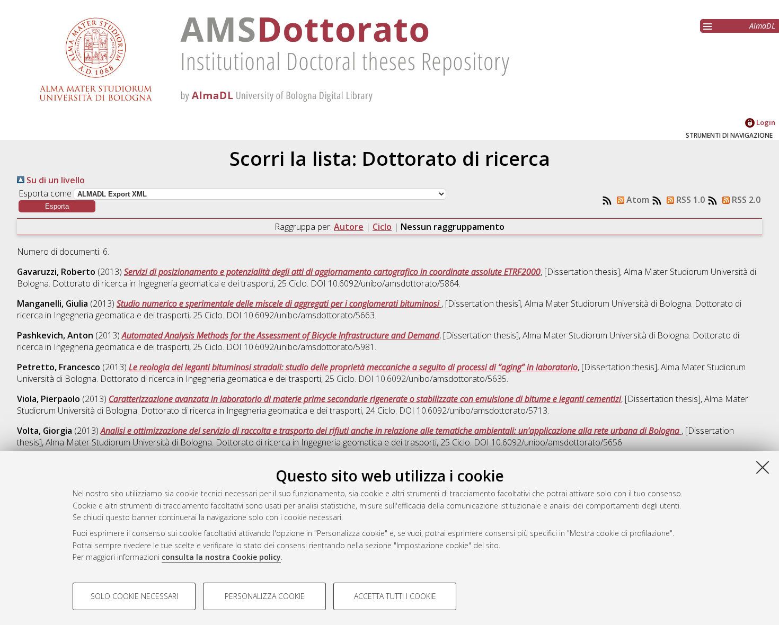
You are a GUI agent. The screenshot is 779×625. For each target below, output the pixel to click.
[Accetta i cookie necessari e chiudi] (762, 467)
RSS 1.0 (689, 200)
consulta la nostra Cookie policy (221, 557)
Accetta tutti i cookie (395, 596)
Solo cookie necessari (134, 596)
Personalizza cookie (265, 596)
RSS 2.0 (745, 200)
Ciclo (382, 227)
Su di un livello (54, 180)
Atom (636, 200)
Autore (349, 227)
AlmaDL (762, 26)
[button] (57, 206)
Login (765, 122)
